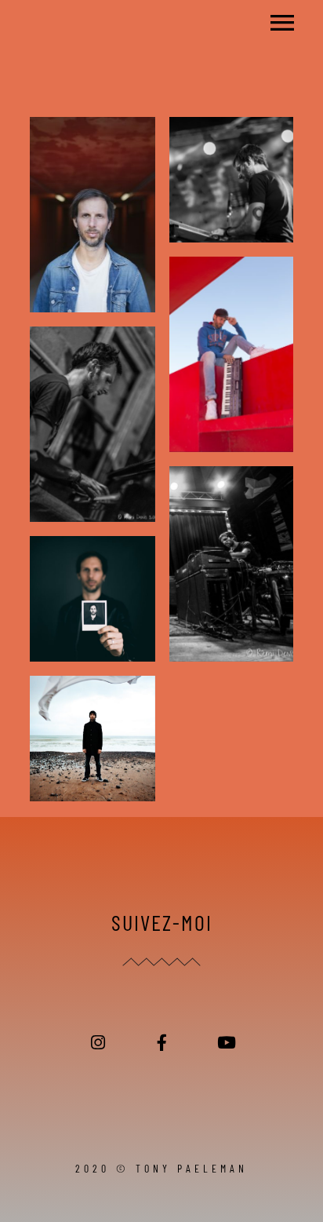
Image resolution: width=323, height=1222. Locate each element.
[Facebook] (162, 1042)
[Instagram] (98, 1042)
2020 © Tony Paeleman (161, 1168)
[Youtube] (225, 1042)
